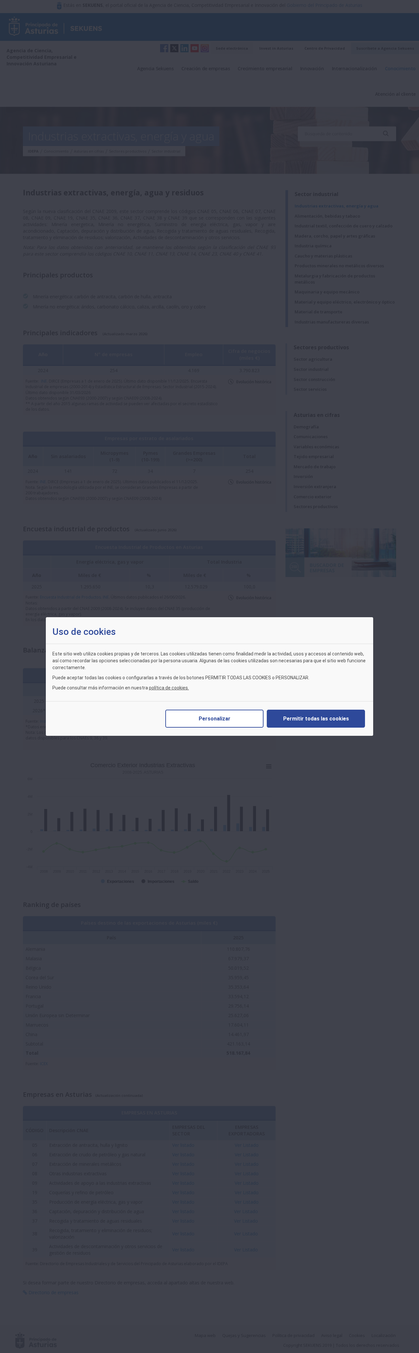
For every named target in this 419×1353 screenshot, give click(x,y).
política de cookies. (169, 687)
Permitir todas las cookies (316, 719)
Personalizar (214, 719)
